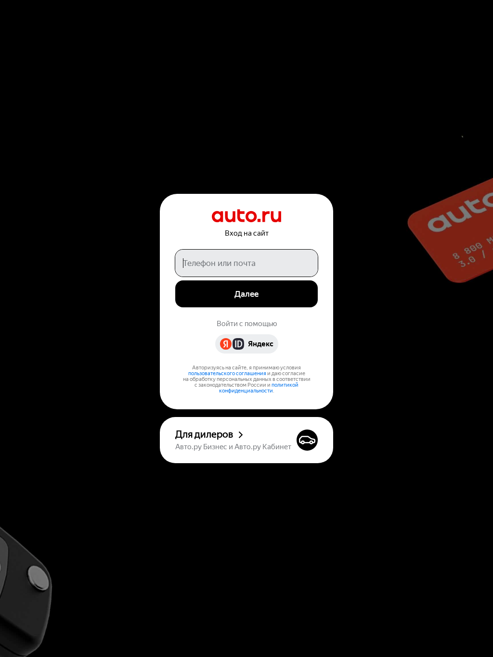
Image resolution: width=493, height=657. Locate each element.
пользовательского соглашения (227, 373)
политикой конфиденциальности (259, 388)
